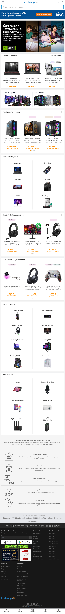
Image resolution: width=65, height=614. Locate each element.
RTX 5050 (52, 533)
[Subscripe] (30, 537)
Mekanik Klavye (37, 549)
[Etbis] (25, 555)
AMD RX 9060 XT (54, 541)
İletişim (19, 566)
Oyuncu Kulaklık (37, 551)
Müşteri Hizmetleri (6, 569)
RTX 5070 (52, 549)
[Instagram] (31, 604)
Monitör (35, 538)
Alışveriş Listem (5, 579)
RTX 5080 (52, 554)
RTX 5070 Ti (52, 551)
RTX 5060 (52, 536)
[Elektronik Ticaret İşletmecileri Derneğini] (49, 526)
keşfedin (42, 458)
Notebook (36, 536)
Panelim (3, 571)
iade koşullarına (50, 481)
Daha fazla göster (38, 559)
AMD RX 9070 (53, 546)
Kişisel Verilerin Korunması (21, 580)
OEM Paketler (37, 533)
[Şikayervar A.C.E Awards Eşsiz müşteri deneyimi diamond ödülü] (10, 555)
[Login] (3, 2)
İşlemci (35, 544)
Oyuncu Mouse (37, 554)
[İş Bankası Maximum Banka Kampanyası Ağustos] (32, 36)
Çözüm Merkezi (5, 566)
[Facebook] (28, 604)
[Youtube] (34, 604)
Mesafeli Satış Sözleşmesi (21, 591)
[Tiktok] (37, 604)
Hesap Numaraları (22, 576)
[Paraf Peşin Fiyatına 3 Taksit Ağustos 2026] (32, 14)
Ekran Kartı (36, 546)
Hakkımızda (20, 569)
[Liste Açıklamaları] (61, 112)
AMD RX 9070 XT (54, 544)
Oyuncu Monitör (38, 556)
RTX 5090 (52, 556)
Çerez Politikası (21, 588)
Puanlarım (4, 574)
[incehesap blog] (8, 590)
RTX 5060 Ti (52, 538)
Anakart (35, 541)
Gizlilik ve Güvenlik (22, 574)
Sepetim (3, 576)
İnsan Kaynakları (22, 571)
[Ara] (3, 7)
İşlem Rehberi (21, 586)
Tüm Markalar (21, 583)
